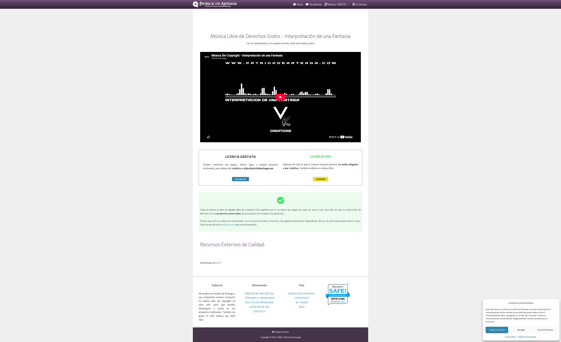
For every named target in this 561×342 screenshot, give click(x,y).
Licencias (361, 4)
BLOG (302, 307)
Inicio (299, 4)
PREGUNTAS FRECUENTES (259, 293)
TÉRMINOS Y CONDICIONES (259, 298)
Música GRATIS (336, 4)
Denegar (521, 329)
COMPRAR (320, 179)
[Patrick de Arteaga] (215, 4)
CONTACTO (259, 311)
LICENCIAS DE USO (259, 307)
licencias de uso (226, 224)
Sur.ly (342, 302)
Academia (315, 4)
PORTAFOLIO (302, 298)
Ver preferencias (545, 329)
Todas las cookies (497, 329)
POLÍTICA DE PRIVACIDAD (259, 302)
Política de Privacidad (527, 336)
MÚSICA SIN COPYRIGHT (301, 293)
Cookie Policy (510, 336)
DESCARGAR (240, 179)
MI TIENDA (302, 302)
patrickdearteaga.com (337, 295)
